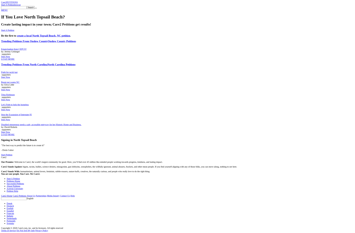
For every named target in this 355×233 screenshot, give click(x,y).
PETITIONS (12, 2)
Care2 (3, 2)
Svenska (10, 223)
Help (72, 196)
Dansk (9, 203)
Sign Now (5, 56)
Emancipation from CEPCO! (13, 49)
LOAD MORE (8, 59)
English (30, 198)
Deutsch (10, 206)
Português (11, 221)
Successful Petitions (15, 183)
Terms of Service (8, 230)
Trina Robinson (8, 95)
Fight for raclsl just (9, 72)
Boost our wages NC (10, 82)
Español (10, 211)
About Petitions (13, 186)
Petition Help (12, 191)
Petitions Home (13, 181)
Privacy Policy (41, 230)
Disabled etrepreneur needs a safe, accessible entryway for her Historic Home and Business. (41, 124)
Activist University (15, 188)
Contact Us (65, 196)
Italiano (10, 216)
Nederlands (12, 218)
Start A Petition (7, 5)
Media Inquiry (53, 196)
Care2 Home (6, 196)
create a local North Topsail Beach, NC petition (43, 35)
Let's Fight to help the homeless (15, 104)
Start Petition (6, 155)
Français (10, 213)
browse (17, 5)
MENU (4, 10)
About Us (31, 196)
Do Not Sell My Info (26, 230)
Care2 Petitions (19, 196)
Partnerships (41, 196)
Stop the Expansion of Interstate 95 (16, 114)
